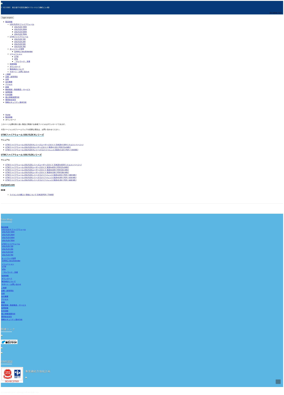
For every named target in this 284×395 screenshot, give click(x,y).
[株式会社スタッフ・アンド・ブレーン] (2, 3)
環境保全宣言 (10, 99)
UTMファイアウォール (19, 36)
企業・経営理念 (11, 76)
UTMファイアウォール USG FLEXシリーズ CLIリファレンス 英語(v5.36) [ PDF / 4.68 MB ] (40, 180)
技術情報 (13, 64)
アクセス (8, 84)
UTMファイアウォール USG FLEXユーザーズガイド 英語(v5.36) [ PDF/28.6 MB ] (37, 172)
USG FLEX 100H (20, 27)
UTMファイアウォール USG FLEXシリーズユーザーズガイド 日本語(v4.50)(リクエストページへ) (43, 165)
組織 (7, 87)
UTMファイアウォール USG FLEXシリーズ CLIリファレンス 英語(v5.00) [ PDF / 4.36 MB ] (40, 177)
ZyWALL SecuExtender (23, 51)
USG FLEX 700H (20, 34)
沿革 (7, 79)
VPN (16, 59)
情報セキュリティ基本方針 (16, 102)
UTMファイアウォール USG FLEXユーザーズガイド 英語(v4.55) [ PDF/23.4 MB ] (37, 167)
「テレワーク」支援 (22, 61)
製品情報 (8, 22)
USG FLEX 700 (20, 46)
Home (7, 114)
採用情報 (8, 92)
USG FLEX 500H (20, 32)
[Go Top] (278, 381)
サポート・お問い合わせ (19, 71)
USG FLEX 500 (20, 44)
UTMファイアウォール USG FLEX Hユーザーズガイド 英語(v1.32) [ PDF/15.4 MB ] (38, 147)
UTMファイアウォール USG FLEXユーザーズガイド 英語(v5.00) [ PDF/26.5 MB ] (37, 170)
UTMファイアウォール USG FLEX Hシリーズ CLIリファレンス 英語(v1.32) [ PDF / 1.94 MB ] (41, 150)
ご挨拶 (8, 74)
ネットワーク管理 (17, 49)
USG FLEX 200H (20, 29)
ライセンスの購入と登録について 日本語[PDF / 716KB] (32, 194)
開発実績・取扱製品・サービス (17, 89)
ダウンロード (15, 66)
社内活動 (8, 94)
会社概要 (8, 82)
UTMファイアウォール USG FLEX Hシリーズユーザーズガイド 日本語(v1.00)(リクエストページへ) (44, 144)
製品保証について (17, 69)
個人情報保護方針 (12, 97)
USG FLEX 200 (20, 41)
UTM (16, 56)
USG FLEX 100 (20, 39)
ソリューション (16, 54)
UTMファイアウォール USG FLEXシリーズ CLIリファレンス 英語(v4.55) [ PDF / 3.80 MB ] (40, 175)
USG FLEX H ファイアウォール (22, 24)
